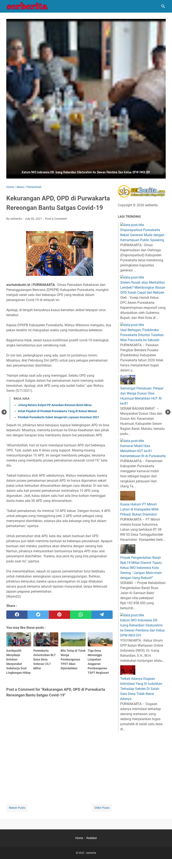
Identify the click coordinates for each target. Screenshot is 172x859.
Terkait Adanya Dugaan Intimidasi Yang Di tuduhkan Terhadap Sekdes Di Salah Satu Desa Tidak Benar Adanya (141, 689)
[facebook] (16, 614)
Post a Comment (56, 218)
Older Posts (101, 807)
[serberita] (27, 6)
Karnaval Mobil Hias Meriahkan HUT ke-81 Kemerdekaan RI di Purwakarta (143, 451)
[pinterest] (59, 614)
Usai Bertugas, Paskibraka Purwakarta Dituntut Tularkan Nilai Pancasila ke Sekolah (142, 335)
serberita (91, 852)
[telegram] (102, 614)
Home (79, 838)
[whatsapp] (80, 614)
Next (168, 412)
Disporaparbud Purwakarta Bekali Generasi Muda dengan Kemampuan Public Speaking (142, 235)
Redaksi (91, 838)
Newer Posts (17, 807)
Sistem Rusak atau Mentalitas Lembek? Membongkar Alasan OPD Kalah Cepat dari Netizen (142, 287)
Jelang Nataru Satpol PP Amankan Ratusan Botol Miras (55, 405)
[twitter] (38, 614)
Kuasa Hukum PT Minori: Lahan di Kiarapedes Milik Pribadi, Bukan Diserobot (139, 509)
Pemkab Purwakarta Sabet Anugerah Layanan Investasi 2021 (58, 417)
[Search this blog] (163, 6)
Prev (4, 412)
